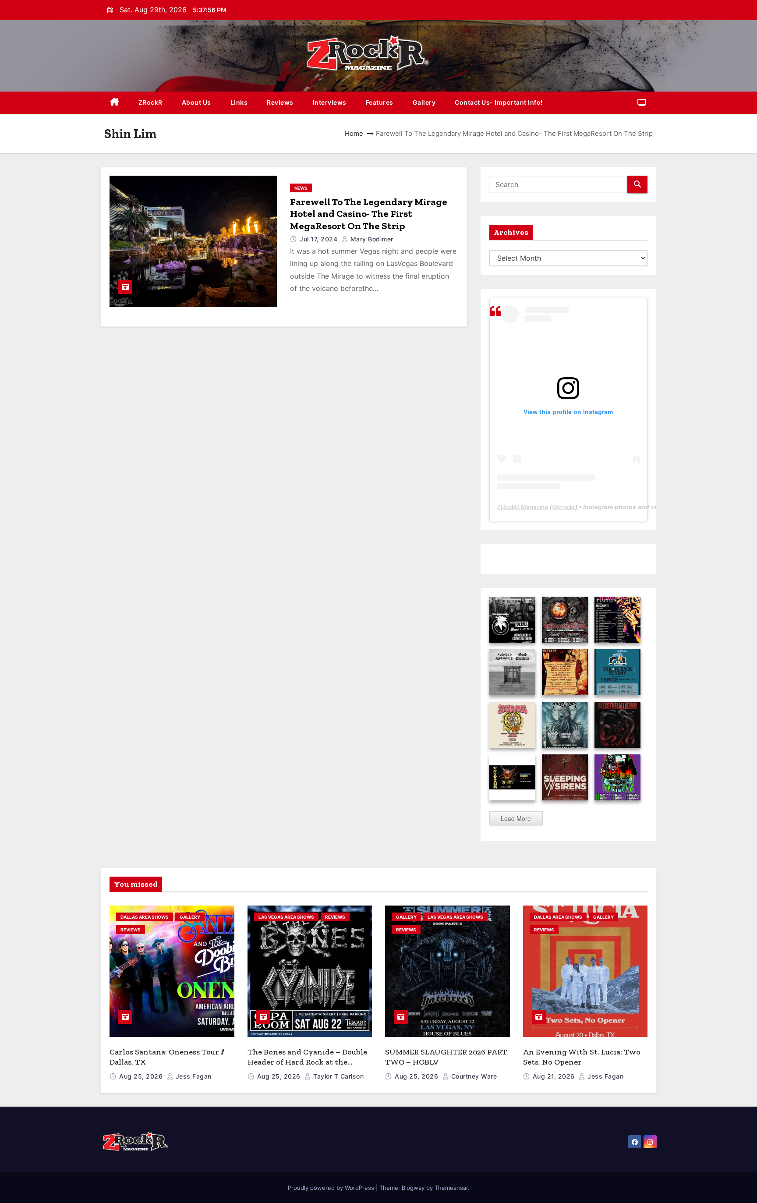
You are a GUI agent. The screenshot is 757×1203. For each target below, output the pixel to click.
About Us (196, 102)
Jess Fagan (192, 1076)
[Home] (114, 103)
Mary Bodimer (370, 239)
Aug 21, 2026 (555, 1076)
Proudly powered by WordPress (332, 1187)
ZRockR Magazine (522, 506)
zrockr (566, 506)
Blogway (413, 1187)
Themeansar (451, 1187)
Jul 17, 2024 (320, 239)
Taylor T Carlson (337, 1076)
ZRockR (150, 102)
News (301, 188)
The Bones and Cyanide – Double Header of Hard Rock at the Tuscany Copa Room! (307, 1061)
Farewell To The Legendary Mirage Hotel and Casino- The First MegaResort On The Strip (368, 214)
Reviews (280, 102)
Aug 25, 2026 (142, 1076)
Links (239, 102)
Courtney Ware (473, 1076)
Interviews (330, 102)
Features (379, 102)
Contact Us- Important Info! (499, 102)
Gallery (424, 102)
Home (354, 133)
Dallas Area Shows (144, 917)
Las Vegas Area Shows (286, 917)
